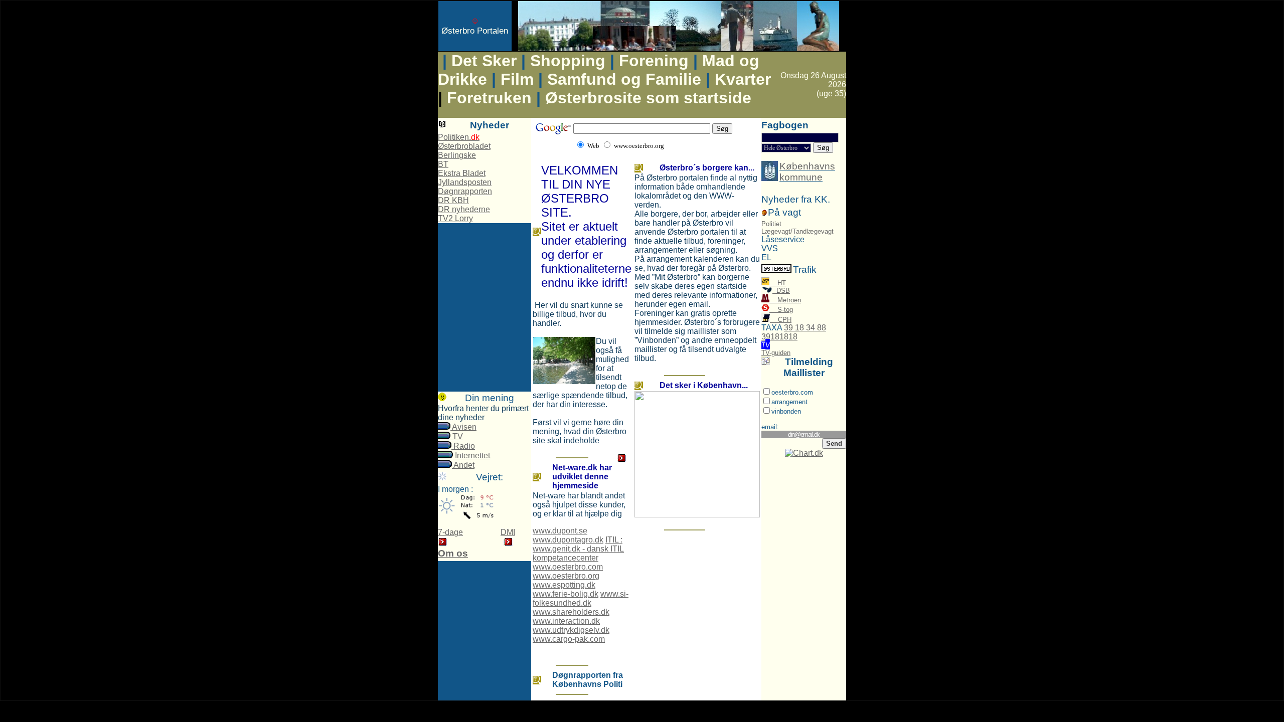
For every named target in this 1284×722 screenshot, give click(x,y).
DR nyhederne (464, 209)
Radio (463, 446)
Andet (463, 465)
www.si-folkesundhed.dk (580, 598)
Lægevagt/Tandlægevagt (797, 231)
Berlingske (457, 155)
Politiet (771, 224)
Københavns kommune (807, 172)
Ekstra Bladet (462, 173)
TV (456, 436)
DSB (781, 290)
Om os (453, 553)
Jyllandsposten (465, 182)
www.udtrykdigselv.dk (571, 630)
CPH (780, 319)
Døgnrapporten (465, 191)
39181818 (779, 336)
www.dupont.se (560, 530)
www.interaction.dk (566, 621)
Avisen (463, 427)
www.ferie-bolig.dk (565, 594)
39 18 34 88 (805, 327)
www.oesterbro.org (566, 576)
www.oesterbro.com (568, 567)
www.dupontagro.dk (568, 539)
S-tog (781, 309)
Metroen (785, 300)
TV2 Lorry (455, 218)
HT (777, 283)
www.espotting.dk (564, 585)
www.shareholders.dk (571, 612)
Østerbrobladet (464, 146)
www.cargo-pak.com (569, 639)
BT (443, 164)
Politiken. (458, 137)
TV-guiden (775, 352)
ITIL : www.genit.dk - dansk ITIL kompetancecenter (578, 548)
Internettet (471, 455)
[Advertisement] (484, 247)
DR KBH (453, 200)
